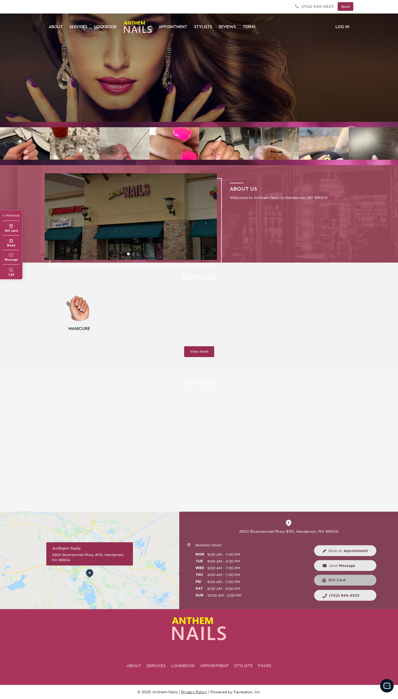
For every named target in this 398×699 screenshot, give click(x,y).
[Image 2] (124, 143)
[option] (25, 143)
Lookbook (105, 27)
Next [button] (393, 143)
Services (78, 27)
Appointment (173, 27)
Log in (342, 27)
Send (342, 566)
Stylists (203, 27)
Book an (348, 551)
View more (199, 352)
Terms (249, 27)
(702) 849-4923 (316, 6)
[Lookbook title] (199, 68)
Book (345, 7)
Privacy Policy (194, 692)
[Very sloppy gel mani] (75, 143)
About (56, 27)
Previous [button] (5, 143)
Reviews (227, 27)
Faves (264, 666)
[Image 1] (25, 143)
